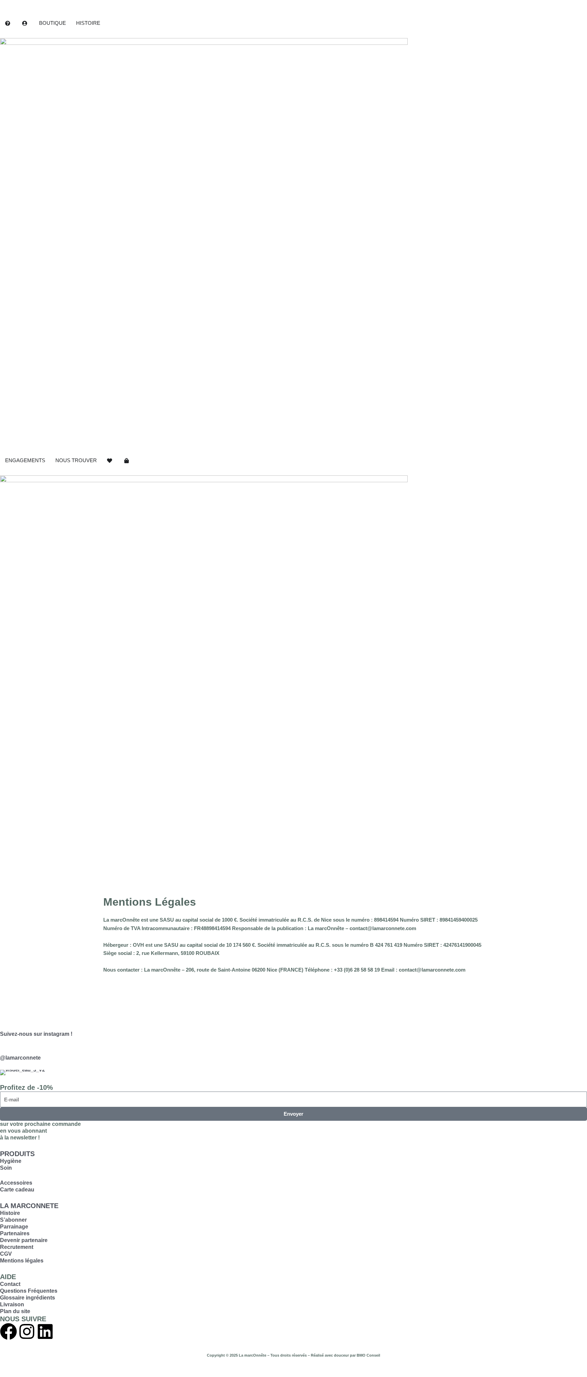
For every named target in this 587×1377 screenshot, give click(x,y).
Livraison (12, 1304)
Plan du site (15, 1311)
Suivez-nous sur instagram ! (36, 1034)
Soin (6, 1168)
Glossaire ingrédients (27, 1298)
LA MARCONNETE (29, 1205)
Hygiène (10, 1161)
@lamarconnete (20, 1058)
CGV (6, 1254)
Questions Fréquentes (28, 1291)
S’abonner (13, 1220)
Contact (10, 1284)
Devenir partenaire (24, 1240)
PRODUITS (17, 1153)
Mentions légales (21, 1260)
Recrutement (16, 1247)
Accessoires (16, 1183)
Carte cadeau (17, 1189)
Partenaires (15, 1233)
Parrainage (14, 1227)
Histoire (10, 1213)
